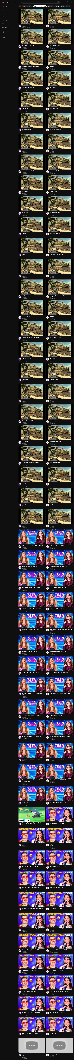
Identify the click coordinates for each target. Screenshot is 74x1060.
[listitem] (8, 3)
